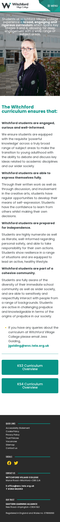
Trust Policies (12, 438)
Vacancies (11, 441)
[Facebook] (9, 463)
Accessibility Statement (18, 428)
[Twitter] (16, 463)
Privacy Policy (13, 434)
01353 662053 (15, 489)
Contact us (11, 448)
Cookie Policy (12, 431)
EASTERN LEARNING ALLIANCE (21, 504)
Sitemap (10, 444)
